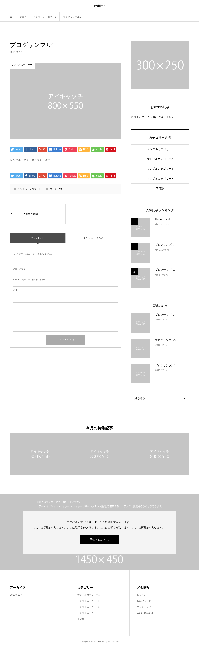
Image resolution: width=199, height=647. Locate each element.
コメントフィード (146, 607)
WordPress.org (145, 613)
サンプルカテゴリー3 (160, 168)
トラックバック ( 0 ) (93, 238)
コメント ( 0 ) (37, 238)
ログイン (141, 594)
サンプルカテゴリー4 (160, 178)
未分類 (160, 188)
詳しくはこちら (99, 539)
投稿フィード (144, 601)
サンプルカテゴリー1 (29, 189)
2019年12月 (16, 594)
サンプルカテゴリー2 (160, 158)
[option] (63, 454)
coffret (99, 5)
